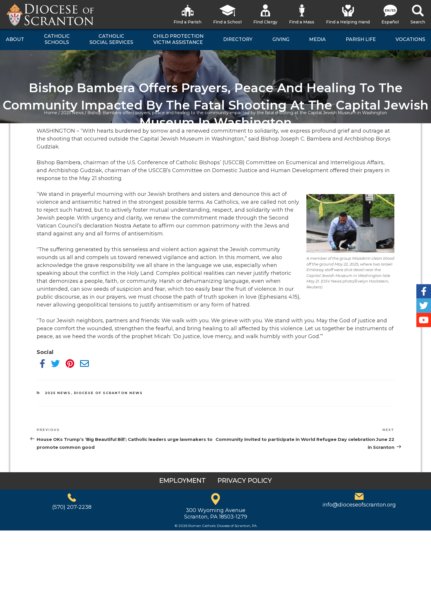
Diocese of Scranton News (108, 393)
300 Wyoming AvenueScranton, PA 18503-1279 (215, 513)
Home (50, 112)
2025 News (72, 112)
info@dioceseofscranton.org (359, 505)
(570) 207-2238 (71, 507)
